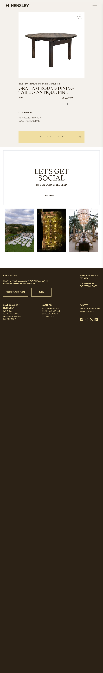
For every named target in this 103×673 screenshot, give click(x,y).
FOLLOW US (51, 195)
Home (21, 84)
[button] (80, 16)
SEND (41, 292)
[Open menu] (95, 5)
